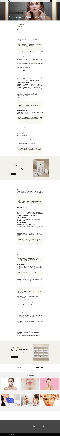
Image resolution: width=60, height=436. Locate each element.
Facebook (44, 424)
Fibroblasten (35, 63)
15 (24, 151)
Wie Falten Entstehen (21, 26)
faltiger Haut (20, 240)
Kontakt (23, 428)
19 (24, 273)
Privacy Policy (34, 424)
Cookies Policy (34, 425)
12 (20, 106)
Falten (22, 39)
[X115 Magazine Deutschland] (9, 1)
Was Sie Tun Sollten (21, 29)
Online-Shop (33, 426)
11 (19, 106)
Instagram (44, 425)
